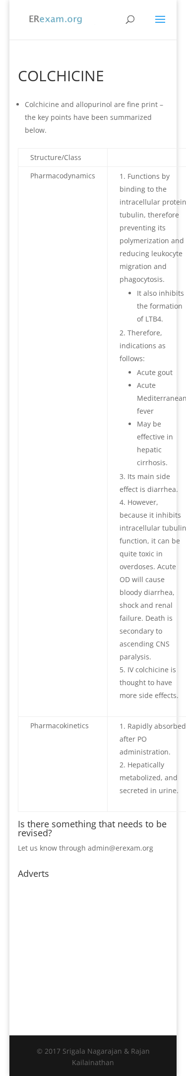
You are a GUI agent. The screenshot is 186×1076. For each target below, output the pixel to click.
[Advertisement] (93, 945)
